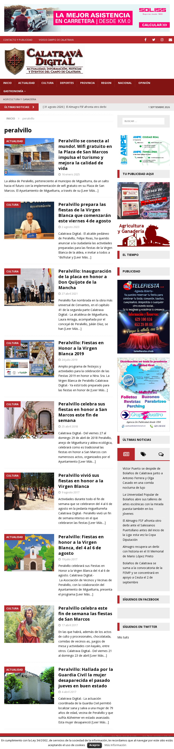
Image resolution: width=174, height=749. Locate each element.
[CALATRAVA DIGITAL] (42, 76)
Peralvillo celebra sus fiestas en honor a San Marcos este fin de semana (82, 412)
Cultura (47, 83)
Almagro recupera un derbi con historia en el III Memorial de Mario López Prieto (143, 551)
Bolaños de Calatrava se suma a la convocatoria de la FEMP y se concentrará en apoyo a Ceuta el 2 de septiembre (142, 572)
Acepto (94, 745)
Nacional (125, 83)
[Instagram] (162, 39)
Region (106, 83)
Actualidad (26, 83)
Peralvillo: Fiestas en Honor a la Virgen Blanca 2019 (81, 348)
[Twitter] (153, 39)
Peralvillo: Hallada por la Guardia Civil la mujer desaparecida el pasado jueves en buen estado (85, 677)
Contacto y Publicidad (17, 39)
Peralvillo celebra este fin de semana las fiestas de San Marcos (85, 613)
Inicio (7, 83)
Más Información (115, 745)
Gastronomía (13, 91)
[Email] (170, 39)
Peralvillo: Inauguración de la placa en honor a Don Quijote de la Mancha (84, 279)
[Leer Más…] (89, 191)
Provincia (87, 83)
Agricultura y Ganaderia (19, 99)
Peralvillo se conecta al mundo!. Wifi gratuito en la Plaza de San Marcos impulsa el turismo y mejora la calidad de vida (85, 154)
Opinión (144, 83)
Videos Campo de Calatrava (56, 39)
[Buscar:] (143, 121)
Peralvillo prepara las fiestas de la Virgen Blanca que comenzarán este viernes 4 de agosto (84, 212)
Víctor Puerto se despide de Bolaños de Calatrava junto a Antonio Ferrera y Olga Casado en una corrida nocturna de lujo (143, 478)
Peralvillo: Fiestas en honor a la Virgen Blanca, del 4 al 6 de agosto (81, 545)
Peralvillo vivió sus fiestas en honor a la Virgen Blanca (80, 480)
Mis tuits (123, 637)
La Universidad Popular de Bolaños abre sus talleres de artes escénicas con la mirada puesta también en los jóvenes (143, 504)
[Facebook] (145, 39)
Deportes (67, 83)
